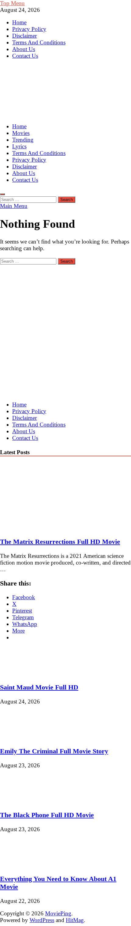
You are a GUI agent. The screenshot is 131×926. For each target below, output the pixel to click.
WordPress (42, 920)
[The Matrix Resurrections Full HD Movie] (53, 527)
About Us (23, 49)
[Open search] (2, 194)
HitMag (75, 920)
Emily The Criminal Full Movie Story (54, 751)
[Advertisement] (65, 329)
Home (19, 22)
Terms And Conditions (39, 42)
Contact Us (25, 56)
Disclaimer (24, 36)
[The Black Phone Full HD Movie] (20, 801)
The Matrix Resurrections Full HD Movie (60, 541)
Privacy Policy (29, 29)
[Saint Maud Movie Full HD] (20, 673)
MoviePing (58, 913)
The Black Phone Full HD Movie (47, 815)
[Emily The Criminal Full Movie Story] (20, 737)
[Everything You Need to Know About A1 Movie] (20, 865)
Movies (21, 133)
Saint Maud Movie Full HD (39, 687)
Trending (23, 139)
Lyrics (19, 146)
